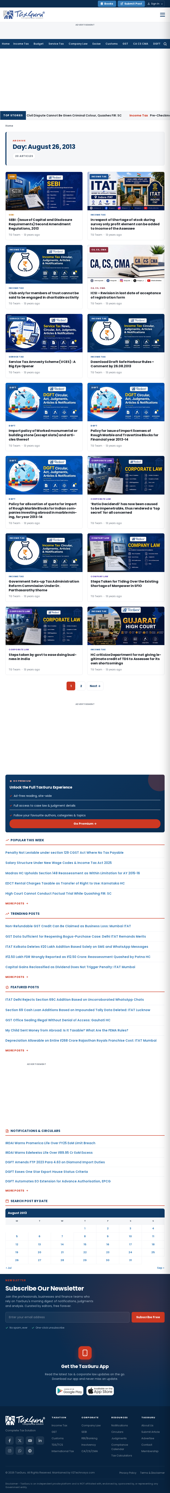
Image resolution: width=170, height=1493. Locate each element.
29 (85, 1260)
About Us (147, 1425)
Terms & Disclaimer (152, 1473)
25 (153, 1252)
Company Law (78, 43)
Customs (112, 43)
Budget (39, 43)
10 (130, 1236)
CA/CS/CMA (89, 1451)
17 (130, 1244)
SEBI (84, 1432)
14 (62, 1244)
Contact (146, 1445)
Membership (150, 1451)
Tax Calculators (121, 1455)
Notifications (119, 1425)
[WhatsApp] (20, 1450)
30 (107, 1260)
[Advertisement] (85, 80)
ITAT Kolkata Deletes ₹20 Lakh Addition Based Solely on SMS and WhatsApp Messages (76, 946)
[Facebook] (9, 1440)
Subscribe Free (148, 1317)
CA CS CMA (140, 43)
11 (153, 1236)
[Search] (165, 44)
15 (85, 1244)
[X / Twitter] (20, 1440)
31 (130, 1260)
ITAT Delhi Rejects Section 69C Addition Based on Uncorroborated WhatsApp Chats (74, 999)
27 (39, 1260)
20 (39, 1252)
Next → (95, 686)
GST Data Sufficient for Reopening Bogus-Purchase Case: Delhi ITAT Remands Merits (75, 936)
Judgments (119, 1438)
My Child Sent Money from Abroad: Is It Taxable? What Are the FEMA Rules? (66, 1030)
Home (6, 43)
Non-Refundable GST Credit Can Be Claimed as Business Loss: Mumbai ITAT (68, 926)
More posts (14, 903)
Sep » (160, 1268)
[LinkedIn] (40, 1440)
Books (108, 3)
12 (17, 1244)
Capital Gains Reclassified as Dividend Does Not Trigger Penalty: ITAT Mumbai (70, 967)
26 (17, 1260)
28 (62, 1260)
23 (107, 1252)
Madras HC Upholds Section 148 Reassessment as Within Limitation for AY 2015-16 (72, 873)
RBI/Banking (89, 1438)
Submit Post (133, 3)
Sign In (155, 3)
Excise (96, 43)
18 (153, 1244)
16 (107, 1244)
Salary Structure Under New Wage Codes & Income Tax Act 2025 (58, 863)
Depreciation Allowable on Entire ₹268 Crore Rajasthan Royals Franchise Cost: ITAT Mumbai (81, 1040)
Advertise (147, 1438)
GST (125, 43)
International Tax (63, 1451)
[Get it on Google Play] (70, 1390)
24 (130, 1252)
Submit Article (150, 1432)
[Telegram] (30, 1450)
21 (62, 1252)
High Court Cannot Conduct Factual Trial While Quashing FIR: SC (58, 893)
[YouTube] (30, 1440)
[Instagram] (9, 1450)
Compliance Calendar (119, 1447)
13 (39, 1244)
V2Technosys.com (83, 1472)
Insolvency (88, 1445)
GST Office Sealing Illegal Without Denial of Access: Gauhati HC (57, 1020)
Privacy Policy (127, 1473)
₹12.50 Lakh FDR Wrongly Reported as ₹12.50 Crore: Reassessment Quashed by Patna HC (78, 957)
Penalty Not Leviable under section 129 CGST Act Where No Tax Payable (64, 852)
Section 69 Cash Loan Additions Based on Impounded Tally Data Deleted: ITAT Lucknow (77, 1010)
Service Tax (56, 43)
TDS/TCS (57, 1445)
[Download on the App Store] (100, 1390)
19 (16, 1252)
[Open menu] (162, 14)
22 (85, 1252)
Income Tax (21, 43)
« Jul (9, 1268)
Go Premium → (85, 824)
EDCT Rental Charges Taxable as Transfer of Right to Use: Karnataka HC (65, 883)
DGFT (156, 43)
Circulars (117, 1432)
